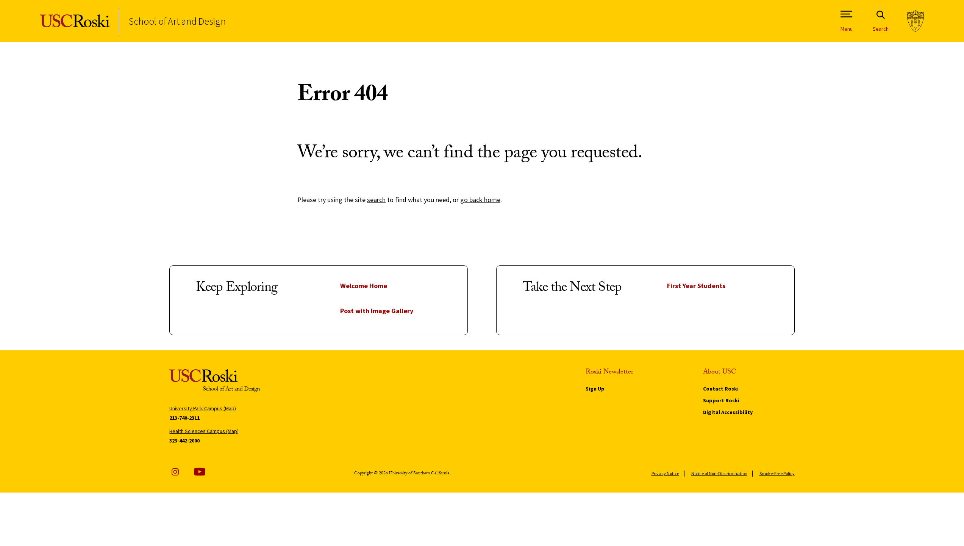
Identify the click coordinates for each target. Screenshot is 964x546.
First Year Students (696, 285)
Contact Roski (721, 388)
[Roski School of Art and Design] (74, 20)
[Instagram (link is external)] (175, 471)
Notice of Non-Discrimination (719, 473)
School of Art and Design (177, 21)
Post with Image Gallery (376, 310)
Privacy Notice (665, 473)
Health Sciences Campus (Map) (204, 431)
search (376, 199)
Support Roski (721, 400)
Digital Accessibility (728, 412)
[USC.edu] (915, 21)
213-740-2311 (184, 417)
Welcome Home (363, 285)
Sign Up (595, 388)
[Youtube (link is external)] (199, 471)
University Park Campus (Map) (202, 408)
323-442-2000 (184, 440)
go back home (480, 199)
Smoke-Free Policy (777, 473)
